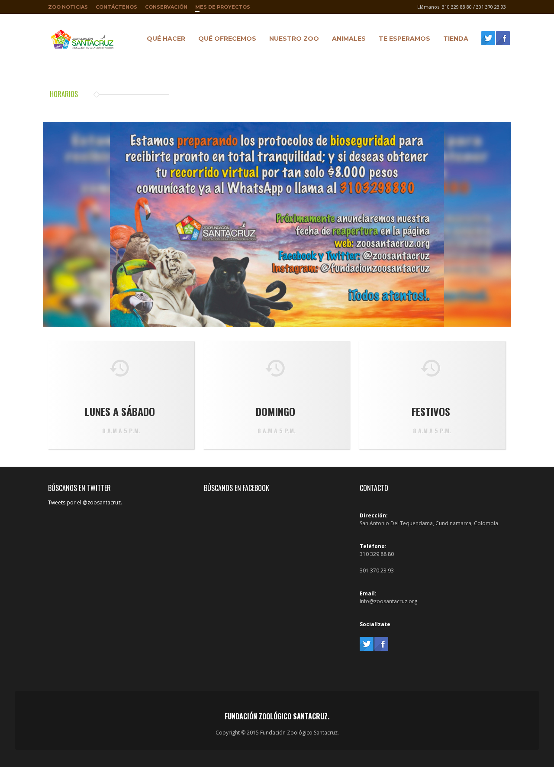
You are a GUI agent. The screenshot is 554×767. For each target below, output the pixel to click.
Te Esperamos (402, 40)
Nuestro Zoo (292, 40)
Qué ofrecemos (225, 40)
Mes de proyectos (222, 9)
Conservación (166, 7)
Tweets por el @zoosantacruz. (85, 502)
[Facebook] (503, 38)
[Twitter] (488, 38)
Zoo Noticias (68, 7)
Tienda (453, 40)
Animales (347, 40)
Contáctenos (116, 7)
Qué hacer (163, 40)
